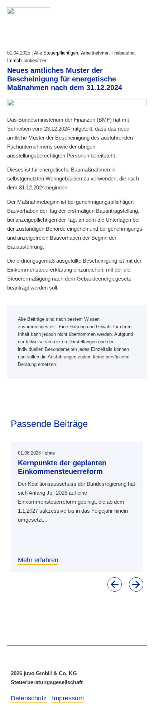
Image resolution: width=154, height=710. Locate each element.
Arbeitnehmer (95, 53)
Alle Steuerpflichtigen (56, 53)
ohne (50, 453)
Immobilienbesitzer (26, 60)
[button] (114, 584)
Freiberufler (123, 53)
